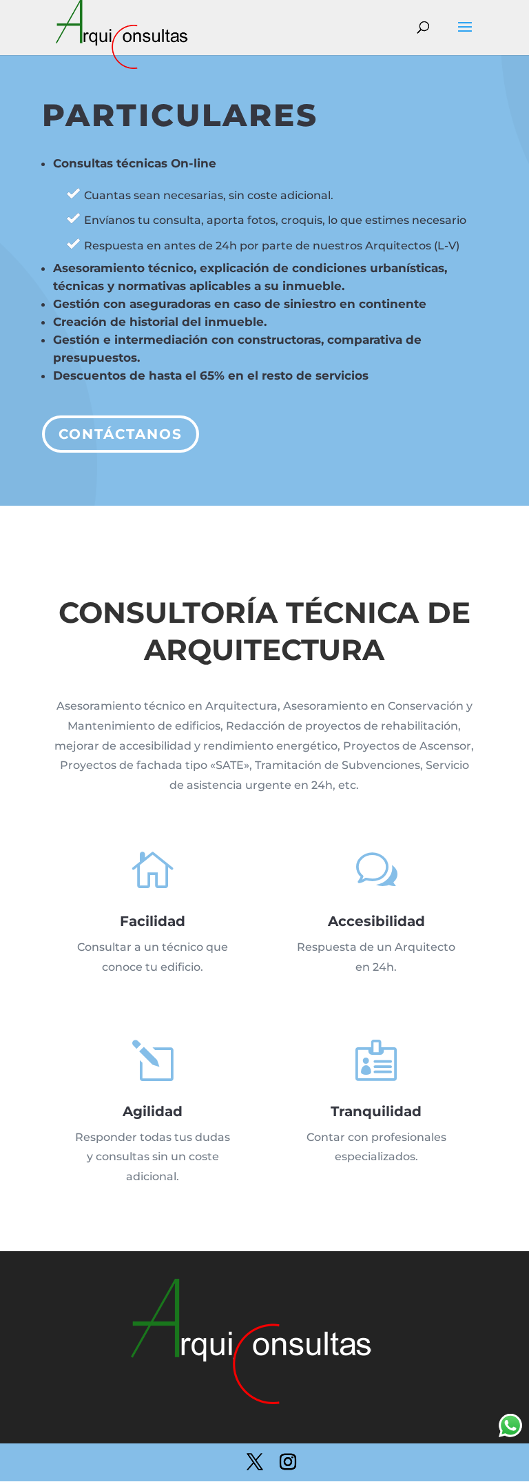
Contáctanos (121, 434)
